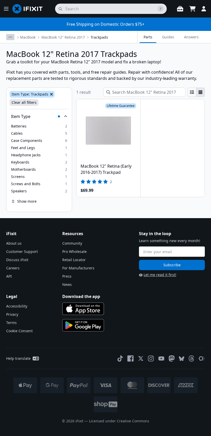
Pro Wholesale (74, 251)
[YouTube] (161, 358)
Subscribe (172, 264)
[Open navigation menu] (6, 9)
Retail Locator (74, 259)
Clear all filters (24, 102)
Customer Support (22, 251)
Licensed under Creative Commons (119, 420)
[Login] (204, 9)
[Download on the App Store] (83, 309)
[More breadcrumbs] (10, 37)
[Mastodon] (172, 358)
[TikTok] (120, 358)
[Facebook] (130, 358)
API (9, 276)
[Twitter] (141, 358)
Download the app (81, 296)
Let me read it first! (160, 274)
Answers (191, 37)
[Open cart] (192, 9)
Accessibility (16, 306)
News (67, 284)
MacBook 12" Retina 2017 (63, 37)
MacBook (28, 37)
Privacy (12, 314)
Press (67, 276)
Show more (27, 201)
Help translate (18, 358)
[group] (196, 92)
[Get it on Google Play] (83, 325)
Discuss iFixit (17, 259)
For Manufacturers (78, 268)
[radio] (192, 92)
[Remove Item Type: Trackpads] (50, 94)
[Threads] (191, 358)
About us (14, 243)
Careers (13, 268)
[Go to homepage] (29, 8)
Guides (168, 37)
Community (72, 243)
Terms (11, 322)
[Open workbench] (180, 9)
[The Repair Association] (202, 358)
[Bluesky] (181, 358)
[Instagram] (151, 358)
